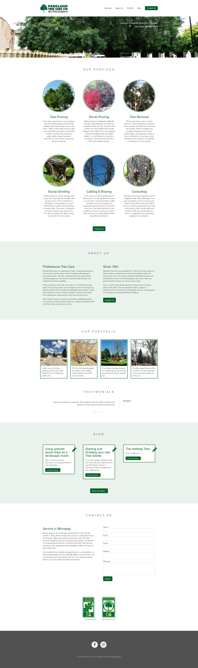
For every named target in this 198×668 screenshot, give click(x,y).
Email (105, 532)
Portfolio (130, 8)
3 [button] (99, 408)
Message (106, 559)
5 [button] (103, 408)
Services (108, 8)
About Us (119, 8)
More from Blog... (99, 488)
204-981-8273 (72, 552)
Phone (105, 540)
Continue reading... (53, 468)
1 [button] (95, 408)
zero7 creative (116, 654)
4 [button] (101, 408)
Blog (139, 8)
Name (105, 524)
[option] (99, 402)
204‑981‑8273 (151, 26)
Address (106, 548)
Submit (108, 576)
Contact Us (151, 8)
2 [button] (97, 408)
